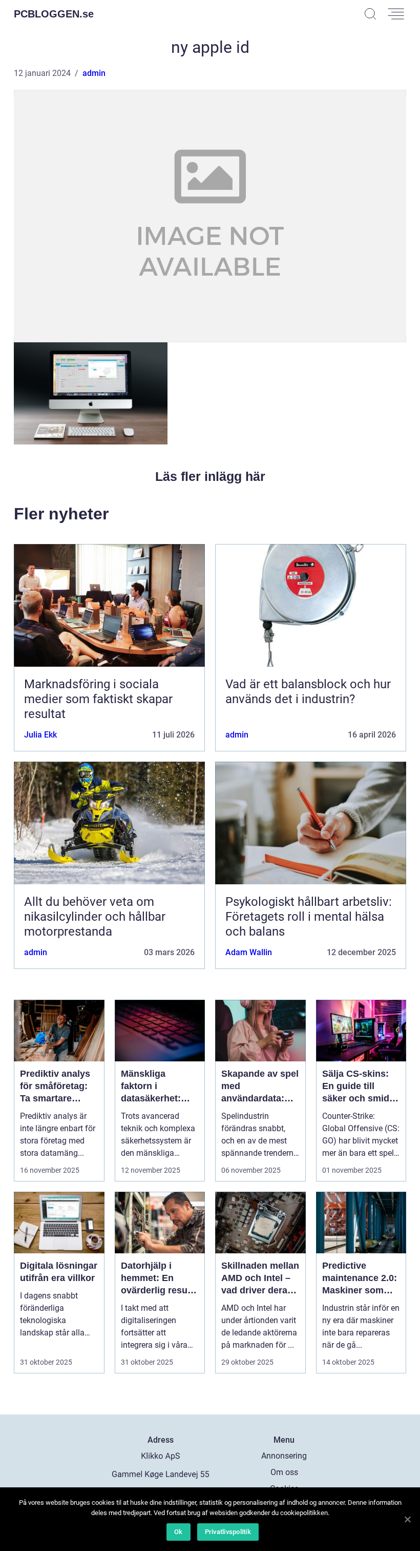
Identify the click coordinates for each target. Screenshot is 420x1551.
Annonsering (284, 1456)
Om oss (284, 1472)
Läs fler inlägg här (210, 476)
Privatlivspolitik (228, 1532)
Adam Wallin (248, 952)
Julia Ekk (40, 735)
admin (94, 73)
